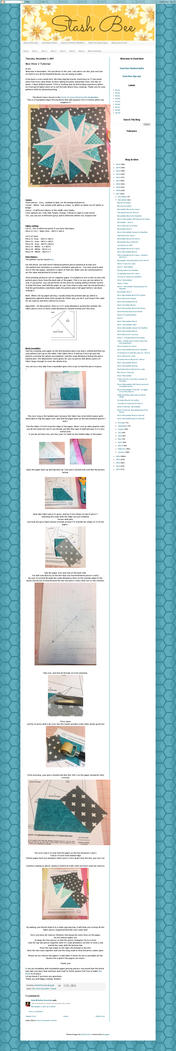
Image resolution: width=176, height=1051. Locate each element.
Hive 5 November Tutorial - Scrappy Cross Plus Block (132, 391)
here (51, 259)
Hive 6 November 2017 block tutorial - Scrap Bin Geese (133, 385)
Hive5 (117, 101)
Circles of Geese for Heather (129, 277)
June (120, 436)
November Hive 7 (124, 292)
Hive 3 (53, 51)
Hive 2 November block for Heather (132, 350)
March (121, 446)
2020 (118, 184)
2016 (118, 456)
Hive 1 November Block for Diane (131, 295)
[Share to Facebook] (72, 985)
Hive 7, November (124, 280)
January (121, 452)
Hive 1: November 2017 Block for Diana (133, 219)
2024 (118, 171)
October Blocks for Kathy (128, 400)
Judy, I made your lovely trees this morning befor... (132, 342)
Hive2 (38, 989)
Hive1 (117, 90)
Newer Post (31, 1016)
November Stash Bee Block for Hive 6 (133, 260)
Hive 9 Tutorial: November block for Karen (132, 411)
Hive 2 (44, 51)
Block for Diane (124, 203)
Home (25, 51)
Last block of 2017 (125, 245)
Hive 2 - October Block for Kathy (131, 338)
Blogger (106, 1034)
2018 (118, 190)
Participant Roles (49, 43)
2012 (118, 469)
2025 (118, 168)
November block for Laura (128, 209)
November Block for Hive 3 (128, 239)
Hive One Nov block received (129, 311)
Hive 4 (63, 51)
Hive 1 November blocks (127, 366)
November (45, 989)
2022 (118, 177)
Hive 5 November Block (127, 302)
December (122, 197)
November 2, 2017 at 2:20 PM (43, 1007)
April (120, 442)
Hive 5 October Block (126, 305)
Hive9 (117, 113)
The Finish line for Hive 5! (128, 212)
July (120, 432)
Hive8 (117, 110)
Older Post (100, 1016)
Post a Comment (36, 1011)
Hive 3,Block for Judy (126, 356)
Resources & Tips (119, 43)
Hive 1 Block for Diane (126, 298)
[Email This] (65, 985)
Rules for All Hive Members (73, 43)
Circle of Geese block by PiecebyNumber (79, 97)
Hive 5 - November (125, 267)
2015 (118, 459)
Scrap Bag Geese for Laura (128, 273)
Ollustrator (86, 1034)
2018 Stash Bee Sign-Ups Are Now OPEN (131, 396)
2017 (34, 989)
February (122, 449)
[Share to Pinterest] (75, 985)
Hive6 (117, 104)
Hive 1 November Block (127, 252)
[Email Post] (59, 985)
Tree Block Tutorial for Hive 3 (130, 403)
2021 (118, 181)
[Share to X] (70, 985)
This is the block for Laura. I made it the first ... (132, 256)
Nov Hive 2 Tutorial (125, 372)
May (120, 439)
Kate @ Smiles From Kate (41, 1000)
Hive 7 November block (127, 321)
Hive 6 (81, 51)
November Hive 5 (124, 229)
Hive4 (117, 99)
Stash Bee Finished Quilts (132, 68)
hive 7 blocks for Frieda (127, 226)
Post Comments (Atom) (47, 1020)
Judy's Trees (122, 283)
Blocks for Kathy (124, 206)
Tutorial (53, 989)
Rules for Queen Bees (98, 43)
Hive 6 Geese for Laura (126, 346)
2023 (118, 174)
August (121, 429)
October (121, 423)
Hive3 (117, 96)
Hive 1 (35, 51)
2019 (118, 187)
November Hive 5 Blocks (127, 242)
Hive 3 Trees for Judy (126, 264)
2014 (118, 463)
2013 (118, 466)
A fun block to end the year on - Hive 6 (133, 353)
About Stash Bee (30, 43)
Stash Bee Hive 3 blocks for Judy (131, 369)
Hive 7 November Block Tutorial (130, 419)
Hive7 (117, 107)
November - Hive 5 (125, 222)
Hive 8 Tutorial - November (128, 407)
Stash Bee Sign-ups (132, 76)
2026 (118, 164)
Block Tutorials (94, 51)
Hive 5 (72, 51)
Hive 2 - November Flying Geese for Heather (132, 287)
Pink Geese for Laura (126, 235)
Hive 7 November (124, 376)
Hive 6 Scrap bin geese (126, 315)
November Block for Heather (129, 216)
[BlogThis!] (67, 985)
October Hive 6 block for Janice (130, 359)
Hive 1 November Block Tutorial (130, 415)
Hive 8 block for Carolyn (127, 334)
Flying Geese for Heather (128, 270)
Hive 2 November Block (127, 331)
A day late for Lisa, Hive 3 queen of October (132, 380)
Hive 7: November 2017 (126, 325)
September (122, 426)
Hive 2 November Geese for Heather (132, 232)
